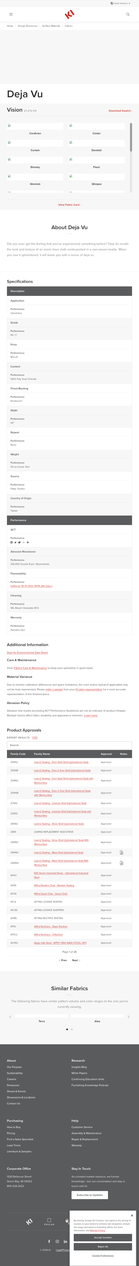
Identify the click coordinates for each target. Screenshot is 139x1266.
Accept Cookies (103, 1237)
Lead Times (14, 1145)
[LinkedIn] (65, 1241)
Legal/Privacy (63, 1250)
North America (120, 3)
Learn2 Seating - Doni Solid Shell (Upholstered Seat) (61, 762)
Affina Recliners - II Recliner (48, 934)
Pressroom (13, 1085)
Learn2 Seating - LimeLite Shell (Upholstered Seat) (60, 803)
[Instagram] (57, 1241)
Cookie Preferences (103, 1255)
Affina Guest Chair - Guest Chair (50, 893)
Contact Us (13, 1103)
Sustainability (15, 1073)
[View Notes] (121, 853)
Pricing (11, 1133)
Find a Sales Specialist (20, 1139)
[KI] (29, 1222)
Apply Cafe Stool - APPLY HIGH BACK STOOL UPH (60, 942)
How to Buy (14, 1127)
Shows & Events (16, 1091)
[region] (103, 1238)
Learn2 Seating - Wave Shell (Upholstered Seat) (58, 852)
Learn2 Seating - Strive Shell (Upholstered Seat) (59, 823)
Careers (11, 1079)
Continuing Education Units (88, 1079)
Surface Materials (51, 26)
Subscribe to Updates (90, 1195)
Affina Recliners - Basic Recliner (50, 926)
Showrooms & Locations (21, 1097)
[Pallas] (49, 1221)
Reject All (103, 1246)
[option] (42, 1018)
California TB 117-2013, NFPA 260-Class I (31, 586)
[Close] (132, 1215)
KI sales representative (89, 689)
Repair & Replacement (85, 1139)
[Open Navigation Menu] (11, 14)
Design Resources (27, 26)
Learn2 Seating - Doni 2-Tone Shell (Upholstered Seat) (62, 770)
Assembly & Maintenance (87, 1133)
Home (10, 26)
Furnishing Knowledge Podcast (90, 1085)
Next (75, 960)
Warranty (77, 1145)
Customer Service (82, 1127)
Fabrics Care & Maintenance (30, 668)
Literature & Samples (19, 1151)
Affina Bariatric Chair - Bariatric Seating (54, 885)
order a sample (54, 689)
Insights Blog (79, 1067)
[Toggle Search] (128, 14)
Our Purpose (14, 1067)
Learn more (90, 715)
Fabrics (69, 26)
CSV (35, 737)
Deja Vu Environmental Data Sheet (27, 652)
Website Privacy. (97, 1230)
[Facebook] (49, 1241)
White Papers (79, 1073)
